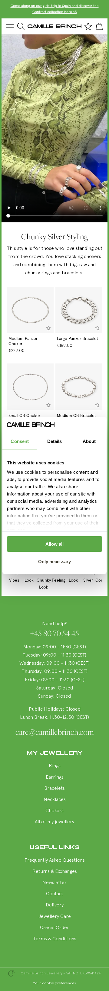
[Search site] (21, 26)
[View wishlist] (88, 26)
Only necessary (54, 561)
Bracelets (54, 788)
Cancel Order (54, 928)
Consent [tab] (20, 441)
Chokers (54, 811)
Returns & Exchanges (54, 872)
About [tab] (89, 441)
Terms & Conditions (54, 939)
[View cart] (99, 26)
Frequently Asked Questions (55, 860)
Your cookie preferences (54, 983)
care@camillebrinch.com (54, 732)
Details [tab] (54, 441)
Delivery (55, 905)
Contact (54, 894)
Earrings (55, 777)
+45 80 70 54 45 (54, 633)
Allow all (54, 544)
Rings (55, 766)
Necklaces (55, 800)
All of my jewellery (54, 822)
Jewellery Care (54, 917)
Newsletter (54, 883)
